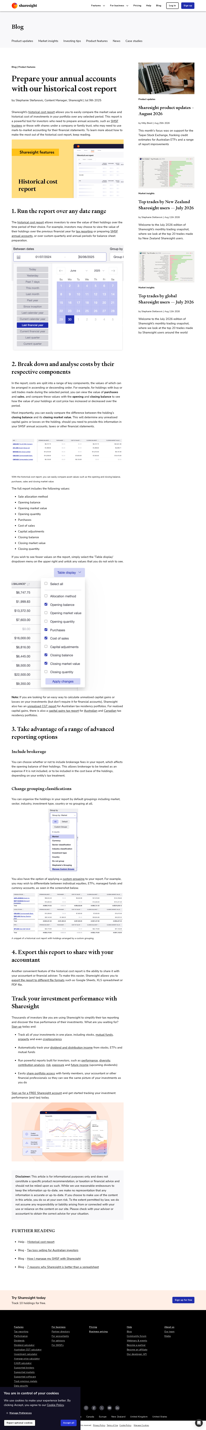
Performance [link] (21, 1336)
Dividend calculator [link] (24, 1345)
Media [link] (167, 1336)
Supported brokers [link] (24, 1367)
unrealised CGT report (41, 706)
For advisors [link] (58, 1340)
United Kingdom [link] (139, 1416)
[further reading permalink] (10, 1231)
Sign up (17, 1027)
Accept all (68, 1422)
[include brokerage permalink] (10, 751)
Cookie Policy (125, 1425)
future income (80, 1065)
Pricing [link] (137, 5)
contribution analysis (31, 1065)
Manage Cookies (141, 1425)
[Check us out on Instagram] (86, 1407)
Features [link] (18, 1327)
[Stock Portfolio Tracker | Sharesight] (24, 5)
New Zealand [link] (118, 1416)
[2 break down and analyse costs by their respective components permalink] (10, 364)
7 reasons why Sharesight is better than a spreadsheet (63, 1267)
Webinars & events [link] (137, 1340)
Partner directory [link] (61, 1331)
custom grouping (73, 879)
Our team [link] (169, 1331)
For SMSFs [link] (58, 1345)
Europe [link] (103, 1416)
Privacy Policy (99, 1425)
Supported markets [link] (24, 1372)
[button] (199, 1423)
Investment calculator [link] (25, 1354)
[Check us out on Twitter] (101, 1407)
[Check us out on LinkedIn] (117, 1407)
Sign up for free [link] (183, 1299)
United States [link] (159, 1416)
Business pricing (98, 1331)
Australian (90, 711)
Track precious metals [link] (25, 1381)
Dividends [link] (19, 1340)
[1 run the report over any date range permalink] (10, 211)
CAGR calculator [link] (23, 1363)
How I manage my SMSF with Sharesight (54, 1259)
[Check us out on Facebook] (94, 1407)
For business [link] (59, 1327)
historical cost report (41, 112)
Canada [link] (90, 1416)
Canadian (110, 711)
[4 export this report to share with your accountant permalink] (10, 952)
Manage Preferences (20, 1413)
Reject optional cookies (20, 1422)
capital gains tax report (64, 711)
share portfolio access (41, 1073)
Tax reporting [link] (21, 1331)
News (116, 41)
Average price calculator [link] (27, 1358)
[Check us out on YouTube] (109, 1407)
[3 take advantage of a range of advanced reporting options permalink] (10, 729)
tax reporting (84, 231)
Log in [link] (172, 5)
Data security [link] (21, 1385)
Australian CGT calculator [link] (28, 1349)
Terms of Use (112, 1425)
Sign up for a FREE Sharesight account (37, 1093)
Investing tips (72, 41)
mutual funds (104, 1035)
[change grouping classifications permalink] (10, 789)
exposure (58, 1065)
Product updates (22, 41)
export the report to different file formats (38, 980)
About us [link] (169, 1327)
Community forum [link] (136, 1336)
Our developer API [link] (137, 1354)
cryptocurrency (52, 1039)
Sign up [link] (188, 5)
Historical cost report (40, 1242)
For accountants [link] (60, 1336)
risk (48, 1065)
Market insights (48, 41)
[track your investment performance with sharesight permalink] (10, 998)
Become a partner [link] (136, 1345)
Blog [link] (158, 5)
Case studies (134, 41)
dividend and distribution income (71, 1047)
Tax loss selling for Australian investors (52, 1250)
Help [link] (148, 5)
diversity (104, 1060)
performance (89, 1060)
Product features (97, 41)
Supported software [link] (25, 1376)
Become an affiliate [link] (137, 1349)
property (23, 1039)
